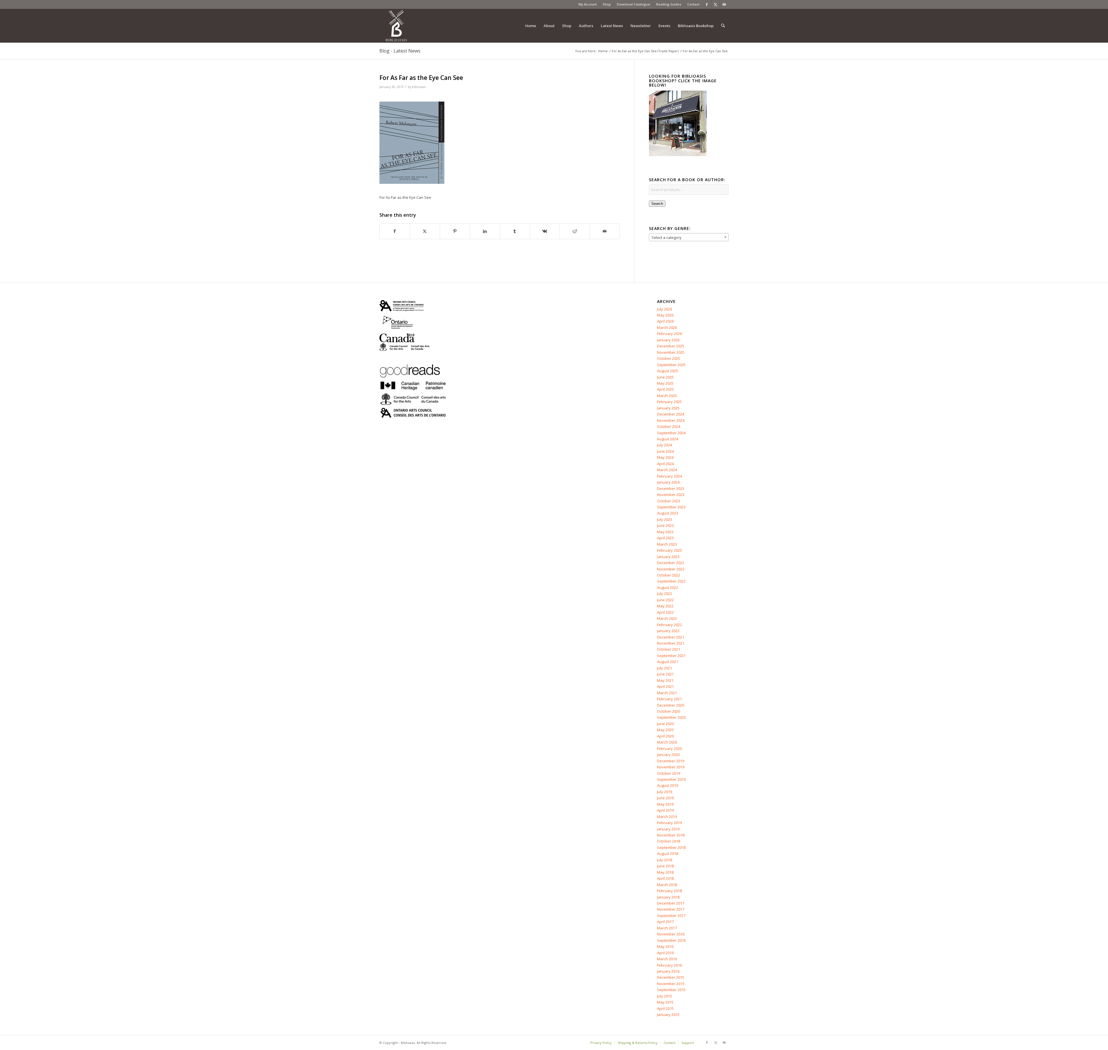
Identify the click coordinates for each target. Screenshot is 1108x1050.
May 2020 (665, 729)
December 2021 (670, 637)
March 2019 (667, 816)
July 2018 (664, 859)
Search (657, 203)
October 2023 (668, 501)
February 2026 (669, 333)
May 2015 (665, 1002)
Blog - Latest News (399, 51)
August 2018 (667, 853)
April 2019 (665, 810)
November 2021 (670, 643)
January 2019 (668, 829)
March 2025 (667, 395)
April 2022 (665, 612)
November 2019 (670, 767)
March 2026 (667, 327)
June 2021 (665, 674)
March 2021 (667, 692)
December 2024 (670, 414)
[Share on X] (425, 231)
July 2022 (664, 593)
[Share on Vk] (545, 231)
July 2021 (664, 668)
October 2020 (668, 711)
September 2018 (671, 847)
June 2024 (665, 451)
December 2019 (670, 760)
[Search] (723, 25)
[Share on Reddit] (574, 231)
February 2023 (669, 550)
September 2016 (671, 940)
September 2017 (671, 915)
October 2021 (668, 649)
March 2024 (667, 469)
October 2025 (668, 358)
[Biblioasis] (396, 25)
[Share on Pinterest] (455, 231)
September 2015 (671, 989)
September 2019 (671, 779)
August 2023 (667, 513)
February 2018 (669, 890)
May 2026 (665, 315)
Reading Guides (668, 4)
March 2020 (667, 742)
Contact (693, 4)
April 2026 (665, 321)
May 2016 (665, 946)
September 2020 (671, 717)
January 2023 (668, 556)
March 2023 (667, 544)
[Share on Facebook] (395, 231)
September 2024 (671, 432)
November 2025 (670, 352)
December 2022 (670, 562)
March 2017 (667, 928)
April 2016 (665, 952)
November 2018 (670, 835)
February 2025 (669, 401)
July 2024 (664, 445)
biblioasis (419, 87)
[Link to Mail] (724, 4)
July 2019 (664, 791)
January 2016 (668, 971)
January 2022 (668, 630)
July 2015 (664, 996)
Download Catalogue (633, 4)
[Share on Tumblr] (515, 231)
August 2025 (667, 370)
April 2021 (665, 686)
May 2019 (665, 804)
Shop (607, 4)
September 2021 (671, 655)
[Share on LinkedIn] (485, 231)
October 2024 (668, 426)
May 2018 (665, 872)
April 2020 (665, 736)
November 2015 (670, 983)
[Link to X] (715, 4)
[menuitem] (588, 4)
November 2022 (670, 569)
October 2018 (668, 841)
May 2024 (665, 457)
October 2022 (668, 575)
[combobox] (689, 237)
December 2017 (670, 903)
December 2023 (670, 488)
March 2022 (667, 618)
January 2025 (668, 408)
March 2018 (667, 884)
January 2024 (668, 482)
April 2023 (665, 537)
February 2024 (669, 476)
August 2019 (667, 785)
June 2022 (665, 599)
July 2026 (664, 309)
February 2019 (669, 822)
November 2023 (670, 494)
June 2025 (665, 377)
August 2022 (667, 587)
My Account (588, 4)
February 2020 (669, 748)
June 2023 (665, 525)
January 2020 (668, 754)
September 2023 (671, 507)
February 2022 (669, 624)
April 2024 (665, 463)
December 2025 (670, 346)
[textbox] (688, 237)
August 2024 (667, 438)
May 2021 (665, 680)
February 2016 (669, 965)
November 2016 (670, 934)
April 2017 (665, 921)
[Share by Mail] (604, 231)
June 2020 (665, 723)
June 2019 (665, 797)
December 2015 (670, 977)
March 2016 (667, 958)
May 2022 (665, 606)
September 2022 (671, 581)
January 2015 (668, 1014)
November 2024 (670, 420)
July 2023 (664, 519)
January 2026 (668, 339)
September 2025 (671, 364)
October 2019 (668, 773)
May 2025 (665, 383)
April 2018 (665, 878)
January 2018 (668, 897)
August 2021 (667, 661)
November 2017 (670, 909)
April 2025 (665, 389)
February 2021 (669, 698)
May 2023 (665, 531)
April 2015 (665, 1008)
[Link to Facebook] (707, 4)
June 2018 (665, 866)
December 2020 (670, 705)
